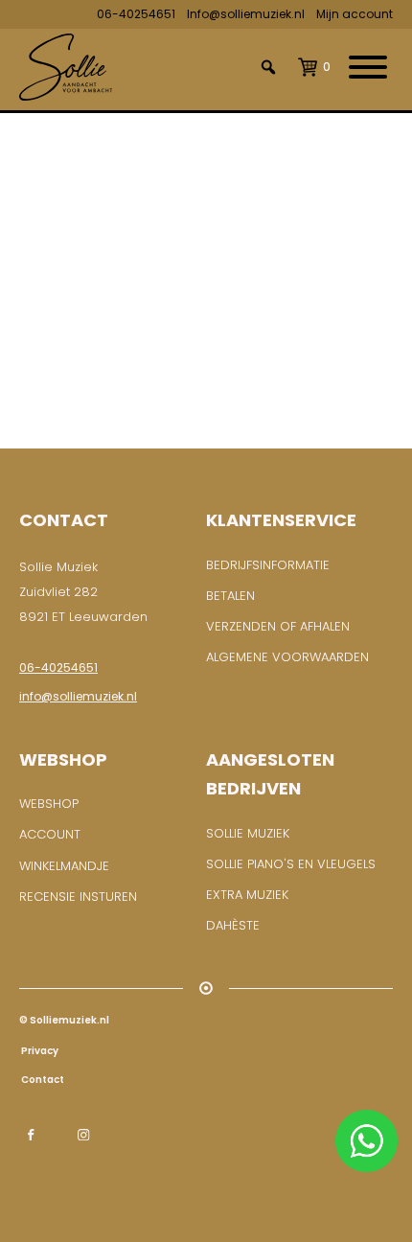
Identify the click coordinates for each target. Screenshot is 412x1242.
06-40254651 (136, 14)
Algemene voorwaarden (287, 657)
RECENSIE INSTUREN (78, 896)
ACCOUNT (49, 834)
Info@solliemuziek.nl (246, 14)
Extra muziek (247, 895)
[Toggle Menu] (368, 67)
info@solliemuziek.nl (78, 696)
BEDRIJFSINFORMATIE (268, 565)
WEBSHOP (49, 803)
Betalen (230, 595)
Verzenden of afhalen (278, 626)
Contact (41, 1079)
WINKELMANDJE (64, 866)
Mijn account (354, 14)
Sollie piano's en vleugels (291, 864)
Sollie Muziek (247, 833)
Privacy (38, 1051)
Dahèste (233, 925)
